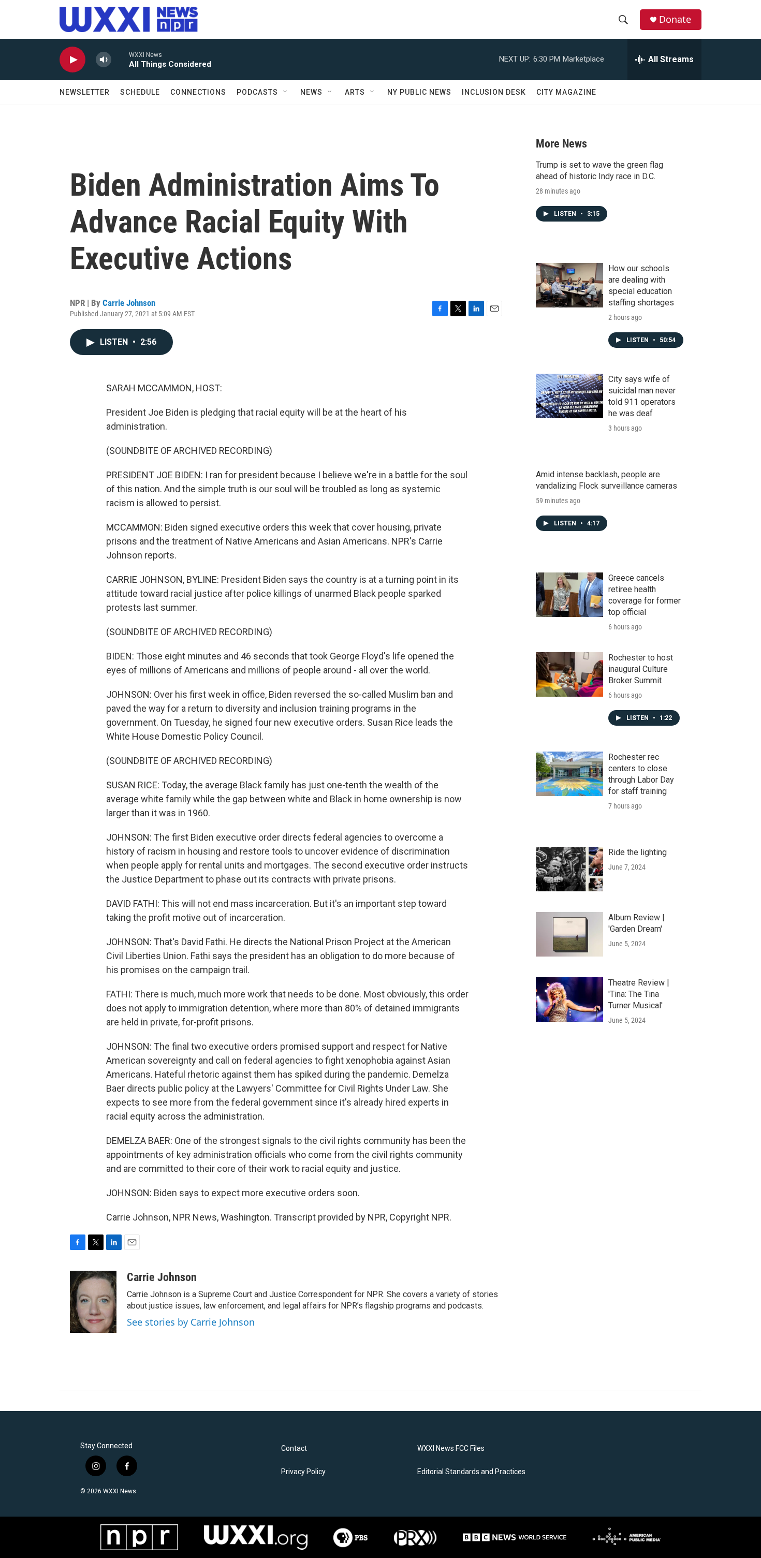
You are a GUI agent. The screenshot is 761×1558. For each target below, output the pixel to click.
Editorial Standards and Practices (471, 1472)
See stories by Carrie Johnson (191, 1322)
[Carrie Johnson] (93, 1302)
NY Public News (419, 92)
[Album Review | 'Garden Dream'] (569, 934)
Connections (198, 92)
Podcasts (257, 92)
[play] (72, 60)
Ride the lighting (637, 852)
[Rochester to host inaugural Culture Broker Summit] (569, 674)
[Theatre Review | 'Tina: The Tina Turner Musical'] (569, 999)
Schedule (140, 92)
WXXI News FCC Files (451, 1448)
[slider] (120, 59)
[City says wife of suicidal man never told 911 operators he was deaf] (569, 396)
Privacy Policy (303, 1472)
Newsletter (85, 92)
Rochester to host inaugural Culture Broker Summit (640, 669)
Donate (675, 19)
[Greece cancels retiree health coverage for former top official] (569, 594)
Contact (294, 1448)
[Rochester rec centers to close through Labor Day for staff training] (569, 774)
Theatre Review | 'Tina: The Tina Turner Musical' (638, 994)
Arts (355, 92)
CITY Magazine (566, 92)
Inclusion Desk (494, 92)
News (311, 92)
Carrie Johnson (129, 303)
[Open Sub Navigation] (286, 92)
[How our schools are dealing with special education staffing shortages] (569, 285)
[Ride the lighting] (569, 869)
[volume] (103, 59)
